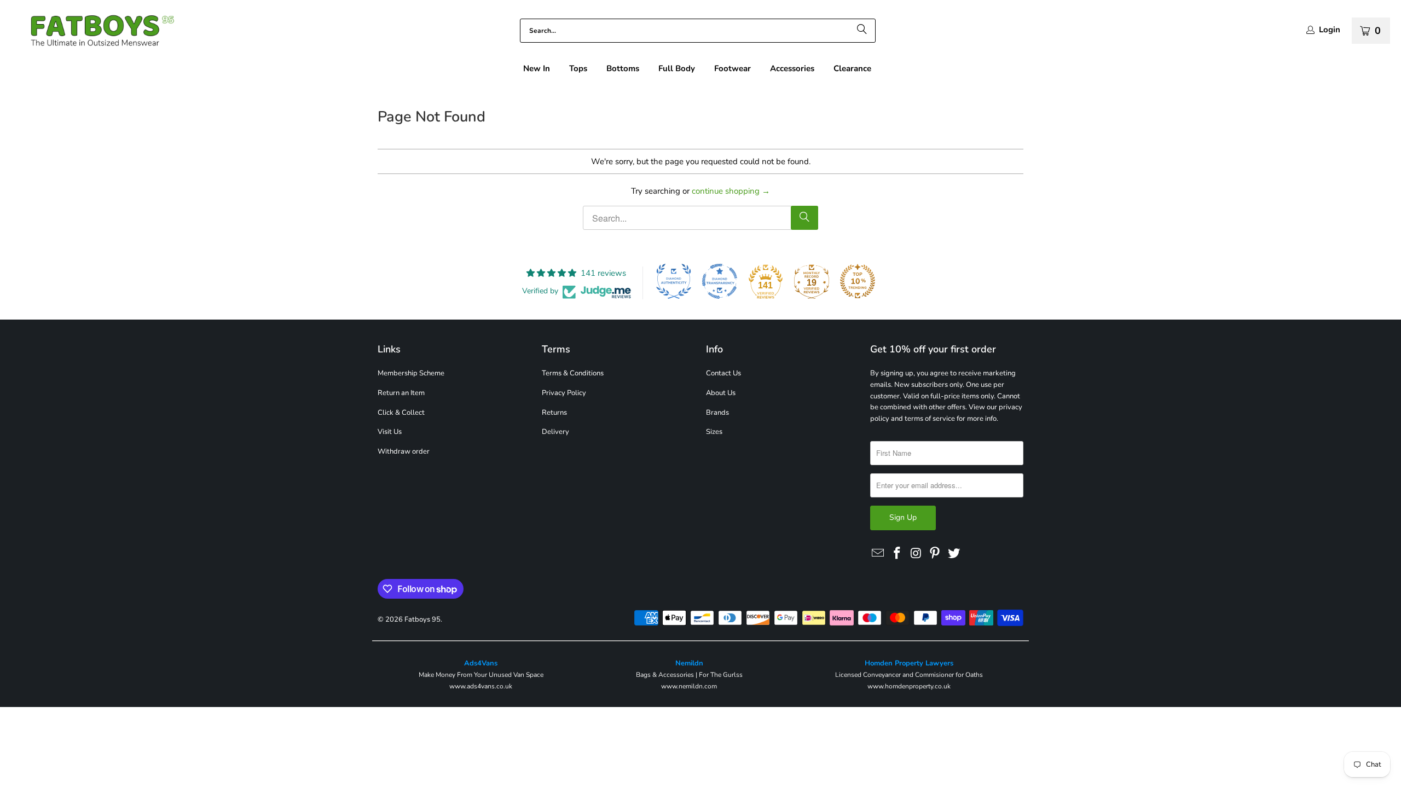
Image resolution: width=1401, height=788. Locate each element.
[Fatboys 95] (93, 33)
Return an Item (401, 393)
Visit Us (390, 432)
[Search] (862, 31)
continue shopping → (731, 191)
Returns (554, 413)
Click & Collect (401, 413)
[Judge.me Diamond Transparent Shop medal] (719, 281)
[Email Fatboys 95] (878, 554)
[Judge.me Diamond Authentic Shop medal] (673, 281)
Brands (717, 413)
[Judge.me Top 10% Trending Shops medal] (857, 281)
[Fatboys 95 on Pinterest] (935, 554)
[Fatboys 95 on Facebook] (897, 554)
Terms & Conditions (573, 373)
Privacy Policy (564, 393)
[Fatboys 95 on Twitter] (954, 554)
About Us (721, 393)
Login (1329, 30)
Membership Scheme (411, 373)
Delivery (555, 432)
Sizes (714, 432)
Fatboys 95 (422, 619)
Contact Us (723, 373)
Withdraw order (404, 451)
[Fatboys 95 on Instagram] (916, 554)
